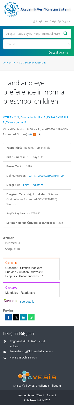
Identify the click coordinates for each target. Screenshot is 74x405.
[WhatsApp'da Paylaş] (31, 317)
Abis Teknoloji (32, 400)
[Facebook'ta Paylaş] (8, 317)
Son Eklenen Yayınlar (32, 62)
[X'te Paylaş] (16, 317)
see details (27, 301)
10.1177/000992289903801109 (45, 175)
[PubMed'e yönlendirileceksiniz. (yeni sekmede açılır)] (30, 134)
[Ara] (65, 33)
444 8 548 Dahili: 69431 (23, 357)
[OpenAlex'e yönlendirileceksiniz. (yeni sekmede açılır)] (39, 134)
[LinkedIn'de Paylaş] (23, 317)
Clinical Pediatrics (32, 185)
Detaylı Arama (58, 52)
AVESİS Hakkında (38, 385)
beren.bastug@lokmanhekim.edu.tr (31, 351)
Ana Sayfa (9, 62)
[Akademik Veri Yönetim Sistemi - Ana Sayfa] (12, 9)
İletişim (56, 385)
